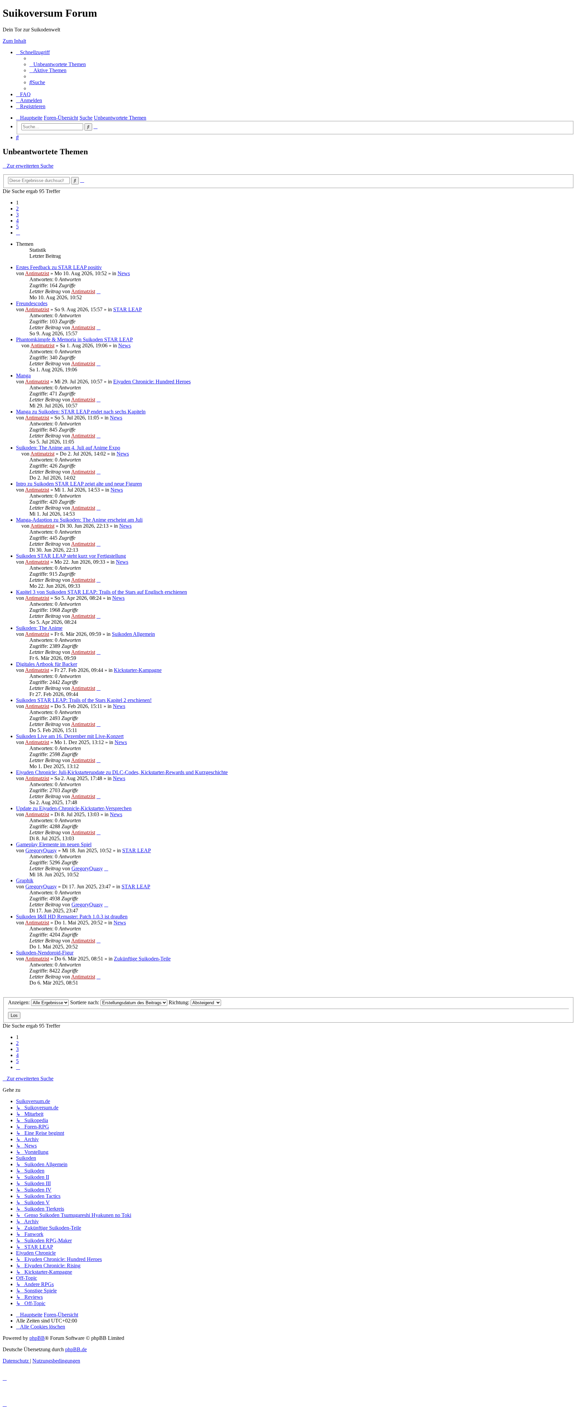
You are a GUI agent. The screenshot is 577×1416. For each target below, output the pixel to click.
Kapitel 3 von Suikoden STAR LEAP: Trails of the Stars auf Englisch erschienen (101, 592)
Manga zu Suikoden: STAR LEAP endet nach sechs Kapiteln (81, 411)
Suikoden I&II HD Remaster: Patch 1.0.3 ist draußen (72, 916)
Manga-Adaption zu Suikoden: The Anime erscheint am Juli (79, 520)
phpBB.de (76, 1349)
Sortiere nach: (85, 1002)
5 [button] (17, 226)
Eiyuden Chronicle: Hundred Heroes (152, 381)
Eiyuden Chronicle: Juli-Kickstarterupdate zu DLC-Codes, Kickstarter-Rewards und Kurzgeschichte (122, 772)
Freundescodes (31, 303)
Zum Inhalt (14, 41)
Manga (23, 375)
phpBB (37, 1338)
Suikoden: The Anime (39, 628)
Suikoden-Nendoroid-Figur (44, 952)
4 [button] (17, 220)
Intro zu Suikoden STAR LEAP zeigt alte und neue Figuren (79, 484)
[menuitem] (57, 64)
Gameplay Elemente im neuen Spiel (53, 844)
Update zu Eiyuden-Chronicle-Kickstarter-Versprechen (74, 808)
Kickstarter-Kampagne (138, 670)
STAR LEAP (127, 309)
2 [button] (17, 208)
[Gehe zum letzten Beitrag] (99, 291)
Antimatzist (37, 273)
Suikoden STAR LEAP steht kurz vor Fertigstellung (71, 556)
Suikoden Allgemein (133, 634)
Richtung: (180, 1002)
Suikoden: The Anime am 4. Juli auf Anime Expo (68, 448)
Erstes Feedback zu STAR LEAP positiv (59, 267)
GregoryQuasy (41, 850)
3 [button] (17, 214)
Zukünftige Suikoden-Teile (142, 958)
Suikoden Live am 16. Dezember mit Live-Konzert (70, 736)
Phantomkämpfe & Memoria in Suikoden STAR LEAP (74, 339)
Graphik (24, 880)
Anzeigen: (19, 1002)
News (124, 273)
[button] (18, 232)
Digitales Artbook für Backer (46, 664)
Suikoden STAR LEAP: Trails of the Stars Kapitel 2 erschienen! (84, 700)
